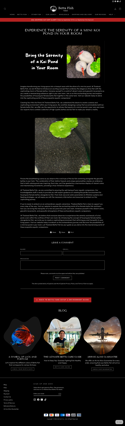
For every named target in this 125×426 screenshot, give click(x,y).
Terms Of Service (9, 403)
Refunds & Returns (9, 406)
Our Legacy (51, 14)
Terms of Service (83, 283)
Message (24, 259)
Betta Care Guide (62, 367)
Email (66, 249)
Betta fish (22, 14)
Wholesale (64, 14)
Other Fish (36, 14)
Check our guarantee (102, 369)
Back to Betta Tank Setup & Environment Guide (64, 300)
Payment (6, 394)
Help (111, 14)
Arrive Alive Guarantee (11, 409)
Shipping (6, 391)
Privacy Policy (70, 283)
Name (23, 249)
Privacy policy (8, 400)
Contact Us (7, 397)
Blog (5, 385)
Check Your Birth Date (22, 369)
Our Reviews (100, 14)
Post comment (62, 278)
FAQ (5, 388)
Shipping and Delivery (82, 14)
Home (12, 14)
